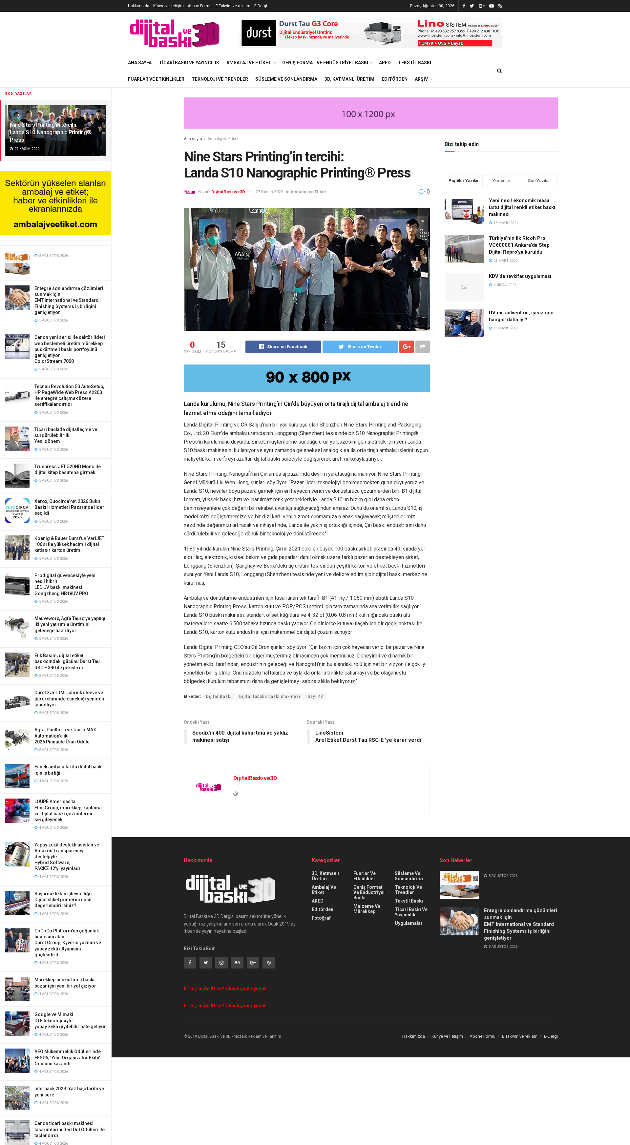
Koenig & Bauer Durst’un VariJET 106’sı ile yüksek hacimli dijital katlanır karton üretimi (69, 544)
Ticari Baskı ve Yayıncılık (189, 62)
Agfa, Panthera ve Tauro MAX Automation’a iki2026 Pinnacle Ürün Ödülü (65, 735)
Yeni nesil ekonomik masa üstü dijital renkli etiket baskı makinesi (522, 207)
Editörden (395, 79)
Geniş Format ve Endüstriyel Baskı (325, 62)
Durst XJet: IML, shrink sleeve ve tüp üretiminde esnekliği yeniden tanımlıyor (69, 698)
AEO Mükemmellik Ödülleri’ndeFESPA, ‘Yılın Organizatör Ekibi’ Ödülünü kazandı (67, 1057)
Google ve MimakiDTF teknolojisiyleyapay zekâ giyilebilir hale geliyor (70, 1020)
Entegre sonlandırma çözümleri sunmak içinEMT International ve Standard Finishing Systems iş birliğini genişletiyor (68, 300)
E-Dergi (260, 6)
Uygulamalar (409, 923)
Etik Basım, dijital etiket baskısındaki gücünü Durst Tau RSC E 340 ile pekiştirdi (67, 661)
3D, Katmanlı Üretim (349, 79)
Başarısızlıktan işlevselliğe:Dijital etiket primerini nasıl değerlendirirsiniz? (63, 899)
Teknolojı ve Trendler (220, 79)
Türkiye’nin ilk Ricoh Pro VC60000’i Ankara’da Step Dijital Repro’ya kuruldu (519, 245)
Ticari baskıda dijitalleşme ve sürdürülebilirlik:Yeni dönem (65, 435)
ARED (385, 62)
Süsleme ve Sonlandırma (286, 79)
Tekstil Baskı (414, 62)
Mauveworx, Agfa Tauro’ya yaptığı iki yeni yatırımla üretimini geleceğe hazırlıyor (69, 624)
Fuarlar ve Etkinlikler (156, 79)
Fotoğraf (321, 918)
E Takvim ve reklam (233, 6)
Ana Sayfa (140, 62)
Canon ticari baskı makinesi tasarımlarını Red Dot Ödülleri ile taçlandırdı (69, 1129)
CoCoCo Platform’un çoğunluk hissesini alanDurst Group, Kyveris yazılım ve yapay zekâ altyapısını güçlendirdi (67, 942)
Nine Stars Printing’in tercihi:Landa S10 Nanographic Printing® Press (50, 132)
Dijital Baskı (219, 696)
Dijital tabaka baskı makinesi (269, 696)
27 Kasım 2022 (269, 191)
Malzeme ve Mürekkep (366, 909)
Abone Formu (200, 6)
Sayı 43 (315, 696)
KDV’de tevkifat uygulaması (520, 276)
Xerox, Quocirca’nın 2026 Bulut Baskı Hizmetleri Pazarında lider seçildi (69, 507)
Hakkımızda (138, 6)
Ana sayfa (193, 138)
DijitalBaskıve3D (228, 191)
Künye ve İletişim (168, 6)
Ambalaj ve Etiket (248, 62)
